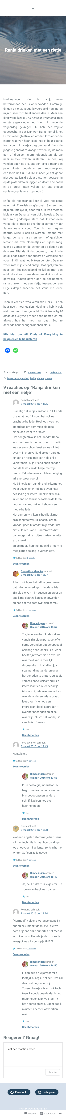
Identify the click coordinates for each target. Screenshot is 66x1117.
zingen (40, 378)
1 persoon (31, 610)
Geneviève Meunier (32, 571)
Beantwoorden (21, 563)
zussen (48, 378)
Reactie (53, 1072)
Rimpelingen (37, 623)
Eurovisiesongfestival (18, 378)
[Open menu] (33, 9)
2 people (31, 558)
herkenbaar (56, 372)
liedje (33, 378)
